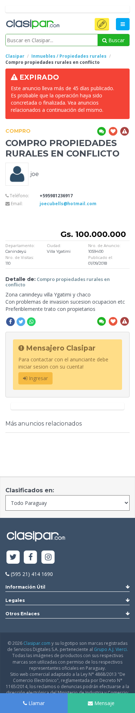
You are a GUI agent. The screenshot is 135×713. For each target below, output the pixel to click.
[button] (102, 24)
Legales (15, 600)
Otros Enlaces (22, 613)
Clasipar (14, 56)
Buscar (116, 40)
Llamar (36, 703)
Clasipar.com (36, 643)
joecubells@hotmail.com (68, 204)
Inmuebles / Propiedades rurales (69, 56)
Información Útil (25, 587)
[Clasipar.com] (32, 24)
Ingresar (37, 378)
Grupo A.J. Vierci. (111, 649)
